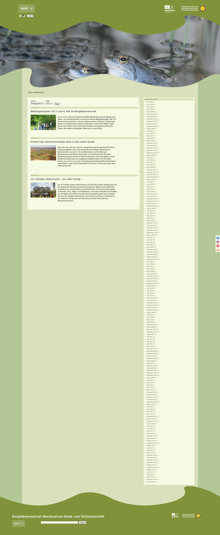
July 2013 (150, 426)
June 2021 (150, 240)
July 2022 (150, 211)
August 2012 (150, 445)
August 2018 (150, 312)
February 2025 (151, 143)
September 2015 (152, 375)
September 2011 (152, 467)
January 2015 (151, 395)
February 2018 (151, 324)
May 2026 (150, 107)
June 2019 (150, 291)
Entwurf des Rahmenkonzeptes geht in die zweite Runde (63, 141)
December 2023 (151, 172)
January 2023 (151, 196)
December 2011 (151, 460)
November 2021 (151, 230)
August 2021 (150, 235)
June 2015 (150, 382)
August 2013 (150, 424)
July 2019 (150, 288)
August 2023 (150, 179)
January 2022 (151, 225)
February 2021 (151, 249)
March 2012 (150, 453)
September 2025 (152, 126)
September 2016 (152, 358)
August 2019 (150, 286)
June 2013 (150, 428)
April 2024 (150, 165)
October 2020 (151, 257)
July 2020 (150, 262)
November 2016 (151, 353)
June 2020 (150, 264)
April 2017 (150, 344)
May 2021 (150, 242)
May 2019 (150, 293)
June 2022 (150, 213)
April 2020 (150, 269)
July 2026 (150, 102)
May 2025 (150, 136)
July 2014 (150, 407)
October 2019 (151, 281)
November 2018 (151, 305)
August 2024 (150, 155)
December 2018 (151, 303)
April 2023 (150, 189)
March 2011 (150, 477)
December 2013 (151, 416)
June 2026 (150, 104)
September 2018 (152, 310)
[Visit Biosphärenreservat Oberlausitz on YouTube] (218, 247)
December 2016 (151, 351)
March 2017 (150, 346)
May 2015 (150, 385)
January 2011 (151, 482)
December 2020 (151, 252)
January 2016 (151, 368)
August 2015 (150, 378)
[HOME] (193, 15)
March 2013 (150, 433)
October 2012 (151, 441)
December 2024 (151, 148)
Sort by (33, 101)
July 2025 (150, 131)
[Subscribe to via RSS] (218, 251)
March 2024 (150, 167)
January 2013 (151, 438)
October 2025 (151, 124)
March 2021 (150, 247)
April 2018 (150, 322)
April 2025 (150, 138)
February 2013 (151, 436)
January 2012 (151, 457)
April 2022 (150, 218)
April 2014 (150, 414)
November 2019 (151, 278)
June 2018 (150, 317)
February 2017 (151, 349)
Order (48, 101)
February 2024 (151, 170)
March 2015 (150, 390)
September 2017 (152, 332)
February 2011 (151, 479)
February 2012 (151, 455)
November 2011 (151, 462)
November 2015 (151, 373)
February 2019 (151, 298)
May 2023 (150, 187)
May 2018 (150, 320)
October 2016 (151, 356)
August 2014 (150, 404)
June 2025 (150, 133)
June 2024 (150, 160)
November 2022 (151, 201)
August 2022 (150, 208)
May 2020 (150, 266)
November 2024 (151, 150)
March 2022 (150, 220)
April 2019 (150, 295)
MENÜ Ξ (26, 8)
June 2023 (150, 184)
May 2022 (150, 216)
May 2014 (150, 412)
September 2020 (152, 259)
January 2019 (151, 300)
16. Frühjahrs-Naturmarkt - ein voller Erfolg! (56, 179)
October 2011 (151, 465)
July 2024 (150, 158)
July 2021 (150, 237)
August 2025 (150, 128)
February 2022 (151, 223)
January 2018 (151, 327)
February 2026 (151, 114)
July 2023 (150, 182)
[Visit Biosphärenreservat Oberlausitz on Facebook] (218, 239)
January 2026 (151, 116)
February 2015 (151, 392)
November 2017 (151, 329)
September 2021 (152, 233)
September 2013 (152, 421)
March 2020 (150, 271)
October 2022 (151, 203)
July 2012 (150, 448)
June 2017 (150, 339)
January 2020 (151, 274)
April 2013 (150, 431)
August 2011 (150, 470)
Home (31, 92)
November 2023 (151, 174)
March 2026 (150, 112)
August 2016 (150, 361)
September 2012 (152, 443)
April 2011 (150, 474)
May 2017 (150, 341)
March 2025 (150, 141)
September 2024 (152, 153)
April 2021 (150, 245)
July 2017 (150, 337)
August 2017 (150, 334)
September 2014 (152, 402)
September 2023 (152, 177)
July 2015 (150, 380)
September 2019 (152, 283)
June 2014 (150, 409)
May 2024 (150, 162)
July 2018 (150, 315)
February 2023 (151, 194)
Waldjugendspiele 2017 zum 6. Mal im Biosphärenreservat (63, 111)
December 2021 (151, 228)
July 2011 (150, 472)
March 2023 (150, 191)
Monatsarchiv (39, 92)
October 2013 (151, 419)
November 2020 (151, 254)
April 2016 (150, 363)
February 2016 (151, 366)
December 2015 (151, 370)
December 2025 (151, 119)
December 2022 (151, 199)
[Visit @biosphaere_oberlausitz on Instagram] (218, 243)
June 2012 (150, 450)
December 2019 (151, 276)
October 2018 (151, 307)
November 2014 (151, 397)
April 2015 (150, 387)
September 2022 (152, 206)
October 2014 (151, 399)
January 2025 (151, 145)
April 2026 (150, 109)
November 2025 (151, 121)
